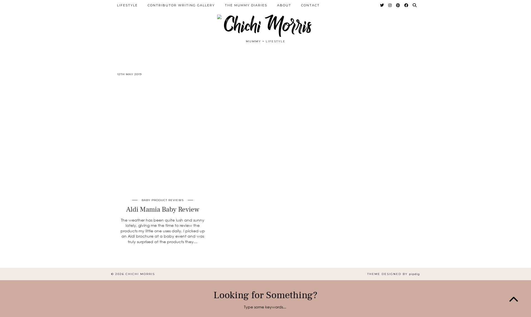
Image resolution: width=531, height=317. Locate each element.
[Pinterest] (398, 5)
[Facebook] (406, 5)
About (284, 5)
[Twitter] (382, 5)
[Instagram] (390, 5)
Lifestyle (127, 5)
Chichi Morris (140, 274)
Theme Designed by (393, 274)
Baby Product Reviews (163, 200)
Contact (310, 5)
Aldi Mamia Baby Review (162, 209)
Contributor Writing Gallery (181, 5)
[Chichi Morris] (265, 21)
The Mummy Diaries (246, 5)
